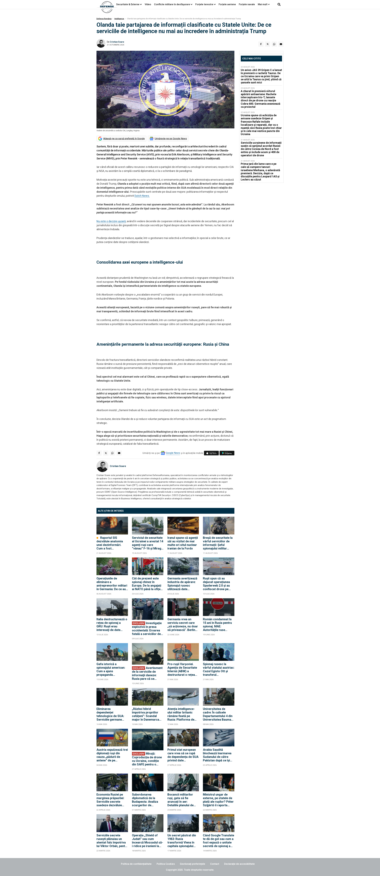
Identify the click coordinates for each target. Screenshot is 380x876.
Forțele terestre (204, 4)
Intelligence (119, 19)
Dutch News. (142, 195)
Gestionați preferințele (192, 863)
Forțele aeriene (227, 4)
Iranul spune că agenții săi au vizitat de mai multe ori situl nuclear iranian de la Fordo (182, 543)
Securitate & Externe (127, 4)
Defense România (103, 19)
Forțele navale (247, 4)
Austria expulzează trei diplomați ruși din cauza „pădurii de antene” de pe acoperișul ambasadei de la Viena (112, 755)
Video (148, 4)
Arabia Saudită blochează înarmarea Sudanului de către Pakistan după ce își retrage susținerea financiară (217, 755)
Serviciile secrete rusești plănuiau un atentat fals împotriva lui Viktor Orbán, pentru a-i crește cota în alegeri (112, 841)
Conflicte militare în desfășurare (172, 4)
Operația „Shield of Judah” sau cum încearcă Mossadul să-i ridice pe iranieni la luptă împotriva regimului (147, 841)
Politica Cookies (166, 863)
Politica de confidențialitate (136, 863)
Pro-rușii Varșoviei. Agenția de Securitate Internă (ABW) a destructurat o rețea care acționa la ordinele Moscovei (182, 669)
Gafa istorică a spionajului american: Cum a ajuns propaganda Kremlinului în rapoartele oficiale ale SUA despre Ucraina (111, 669)
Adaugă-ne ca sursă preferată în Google (124, 138)
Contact (214, 863)
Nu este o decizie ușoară (111, 221)
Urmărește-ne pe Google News (171, 138)
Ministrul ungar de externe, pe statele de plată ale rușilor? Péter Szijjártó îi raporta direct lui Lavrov (218, 800)
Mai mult (263, 4)
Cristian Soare (117, 42)
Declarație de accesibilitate (239, 863)
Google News (173, 453)
